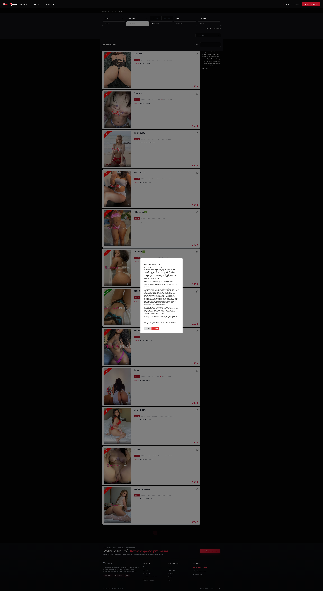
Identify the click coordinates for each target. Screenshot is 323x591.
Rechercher (24, 4)
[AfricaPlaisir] (10, 4)
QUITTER (147, 328)
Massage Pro (50, 4)
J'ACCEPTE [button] (155, 328)
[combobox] (113, 18)
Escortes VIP (36, 4)
